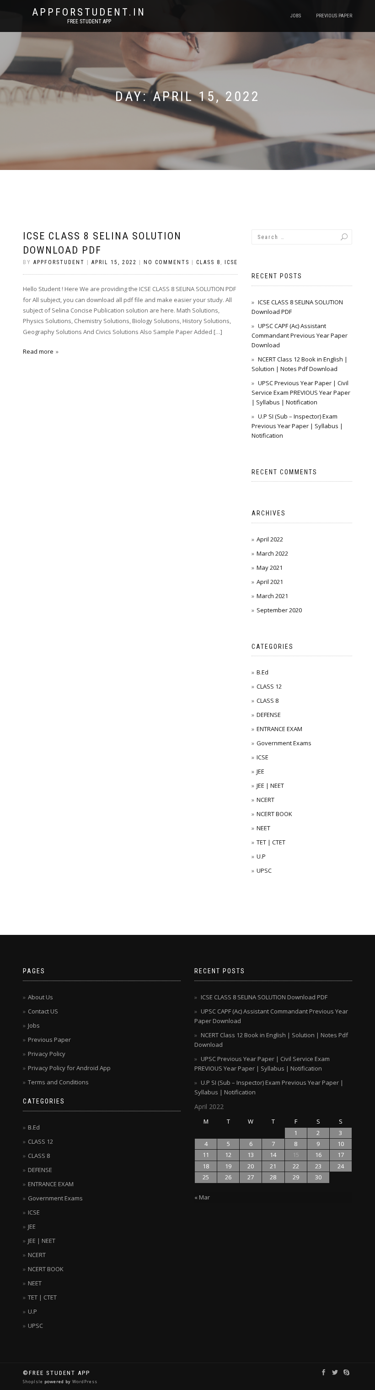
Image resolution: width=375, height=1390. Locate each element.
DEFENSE (269, 715)
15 (296, 1155)
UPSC (264, 870)
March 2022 (272, 553)
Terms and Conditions (58, 1082)
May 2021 (270, 567)
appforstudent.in (89, 12)
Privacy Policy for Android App (69, 1068)
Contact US (43, 1011)
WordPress (84, 1382)
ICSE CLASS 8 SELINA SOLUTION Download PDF (264, 997)
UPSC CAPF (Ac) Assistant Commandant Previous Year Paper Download (300, 335)
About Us (40, 997)
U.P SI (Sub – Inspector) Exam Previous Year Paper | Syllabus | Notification (297, 426)
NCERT (265, 800)
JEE (260, 771)
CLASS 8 (208, 262)
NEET (263, 828)
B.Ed (262, 672)
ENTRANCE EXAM (279, 729)
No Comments (166, 262)
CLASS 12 (269, 686)
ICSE (231, 262)
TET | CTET (271, 842)
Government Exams (284, 743)
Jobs (295, 16)
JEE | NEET (270, 785)
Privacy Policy (46, 1054)
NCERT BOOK (274, 814)
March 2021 (272, 596)
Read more (38, 351)
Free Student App (89, 21)
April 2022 (270, 539)
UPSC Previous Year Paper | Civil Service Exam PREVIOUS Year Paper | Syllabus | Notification (301, 392)
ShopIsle (33, 1382)
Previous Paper (334, 16)
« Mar (202, 1197)
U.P (261, 856)
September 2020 (279, 610)
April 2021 (270, 582)
